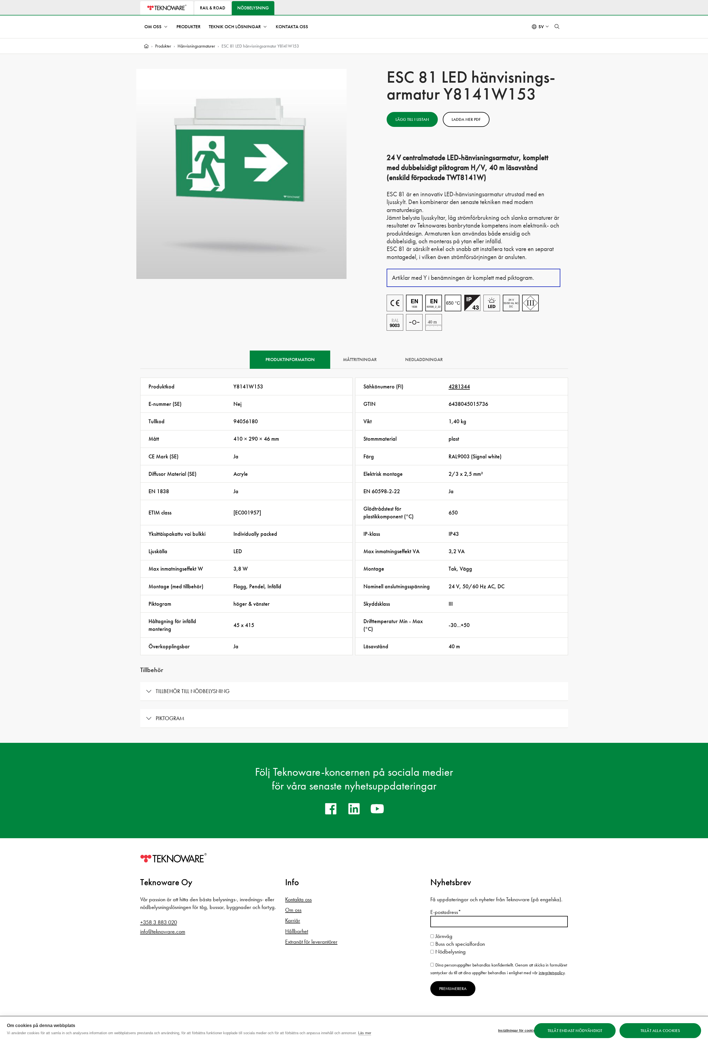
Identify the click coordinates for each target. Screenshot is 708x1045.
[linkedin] (354, 808)
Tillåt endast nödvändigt (575, 1030)
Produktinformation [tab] (290, 359)
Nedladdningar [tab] (424, 359)
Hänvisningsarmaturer (196, 46)
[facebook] (330, 808)
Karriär (292, 920)
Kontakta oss (292, 27)
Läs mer (364, 1033)
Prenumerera (453, 988)
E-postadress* (445, 912)
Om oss (153, 27)
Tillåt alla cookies (660, 1030)
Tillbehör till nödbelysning (193, 691)
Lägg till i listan (412, 119)
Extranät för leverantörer (311, 941)
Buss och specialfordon (459, 943)
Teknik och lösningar (235, 27)
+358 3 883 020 (158, 922)
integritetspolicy (551, 972)
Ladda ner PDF (466, 119)
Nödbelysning (450, 951)
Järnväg (443, 936)
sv (541, 27)
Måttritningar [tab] (360, 359)
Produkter (188, 27)
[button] (557, 26)
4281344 (459, 386)
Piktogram (170, 718)
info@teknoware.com (162, 931)
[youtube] (377, 808)
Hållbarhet (296, 931)
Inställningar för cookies (514, 1031)
